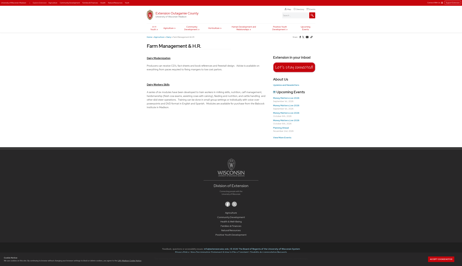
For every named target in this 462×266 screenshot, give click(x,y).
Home (149, 37)
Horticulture (214, 28)
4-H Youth (153, 28)
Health (103, 3)
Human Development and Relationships (244, 28)
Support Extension (453, 3)
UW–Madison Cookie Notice (129, 260)
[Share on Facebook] (300, 37)
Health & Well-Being (231, 221)
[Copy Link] (311, 37)
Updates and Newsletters (286, 85)
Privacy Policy (182, 252)
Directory (300, 9)
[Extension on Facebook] (228, 205)
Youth (127, 3)
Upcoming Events (305, 28)
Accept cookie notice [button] (441, 259)
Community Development (191, 28)
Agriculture (168, 28)
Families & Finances (231, 226)
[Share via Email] (307, 37)
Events (312, 9)
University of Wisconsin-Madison (13, 3)
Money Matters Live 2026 (286, 98)
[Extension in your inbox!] (294, 72)
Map (289, 9)
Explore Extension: (40, 3)
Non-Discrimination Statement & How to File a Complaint (220, 252)
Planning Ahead (281, 127)
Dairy (168, 37)
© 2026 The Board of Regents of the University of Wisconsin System (265, 248)
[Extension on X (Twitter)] (234, 205)
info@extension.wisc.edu (216, 248)
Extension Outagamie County (177, 13)
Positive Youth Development (279, 28)
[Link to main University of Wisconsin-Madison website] (231, 175)
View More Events (282, 137)
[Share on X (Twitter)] (303, 38)
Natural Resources (231, 230)
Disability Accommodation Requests (268, 252)
